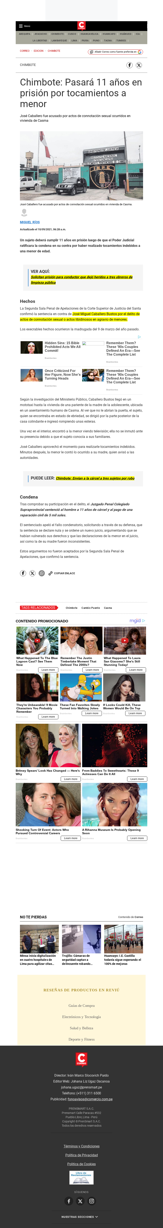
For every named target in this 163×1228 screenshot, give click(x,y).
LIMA (74, 40)
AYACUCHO (41, 34)
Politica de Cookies (81, 1164)
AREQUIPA (24, 34)
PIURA (85, 40)
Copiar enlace (64, 573)
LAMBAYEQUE (59, 40)
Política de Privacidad (81, 1155)
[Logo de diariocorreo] (81, 26)
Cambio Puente (91, 607)
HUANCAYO (109, 34)
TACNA (108, 40)
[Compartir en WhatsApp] (42, 573)
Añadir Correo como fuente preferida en (115, 51)
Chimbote (28, 65)
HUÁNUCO (125, 34)
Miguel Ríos (30, 222)
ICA (138, 34)
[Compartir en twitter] (139, 65)
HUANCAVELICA (89, 34)
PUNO (96, 40)
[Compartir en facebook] (129, 65)
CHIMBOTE (57, 34)
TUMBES (121, 40)
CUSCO (72, 34)
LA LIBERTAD (40, 40)
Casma (108, 607)
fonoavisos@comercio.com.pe (90, 1099)
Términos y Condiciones (82, 1146)
